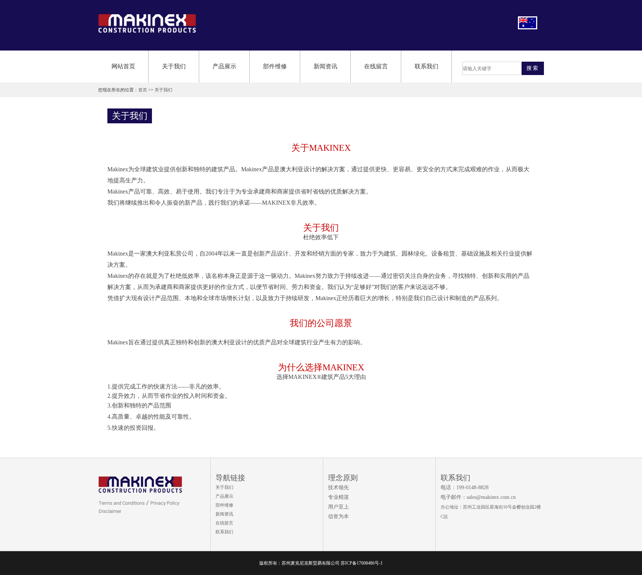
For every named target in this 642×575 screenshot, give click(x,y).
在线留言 (376, 66)
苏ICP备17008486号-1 (362, 563)
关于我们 (174, 66)
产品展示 (224, 66)
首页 (142, 89)
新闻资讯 (325, 66)
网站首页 (123, 66)
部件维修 (275, 66)
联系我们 (426, 66)
